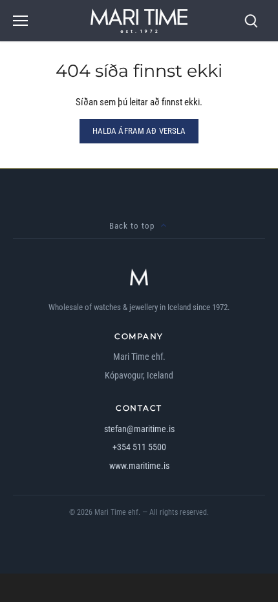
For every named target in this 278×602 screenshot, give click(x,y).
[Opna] (20, 21)
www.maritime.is (139, 466)
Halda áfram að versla (139, 131)
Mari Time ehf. (117, 512)
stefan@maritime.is (139, 429)
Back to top (132, 226)
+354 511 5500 (139, 447)
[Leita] (251, 21)
